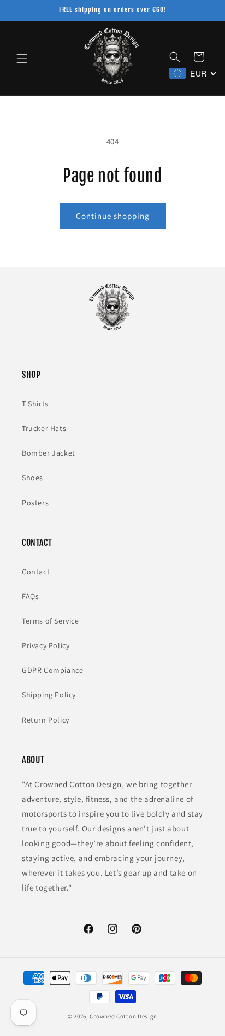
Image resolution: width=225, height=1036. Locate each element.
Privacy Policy (45, 645)
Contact (36, 572)
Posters (35, 503)
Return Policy (45, 720)
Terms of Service (50, 621)
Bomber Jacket (48, 453)
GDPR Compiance (52, 670)
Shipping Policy (49, 695)
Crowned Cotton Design (123, 1016)
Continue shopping (113, 216)
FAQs (30, 596)
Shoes (32, 477)
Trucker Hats (44, 428)
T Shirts (35, 404)
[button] (22, 58)
